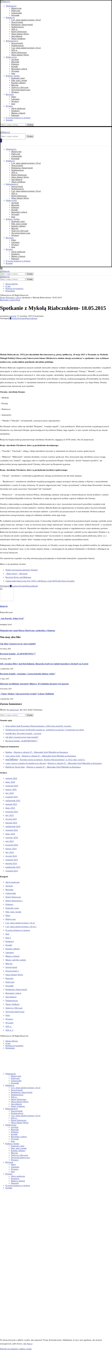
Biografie (15, 62)
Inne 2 (8, 938)
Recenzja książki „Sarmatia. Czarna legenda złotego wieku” (27, 674)
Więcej (30, 1344)
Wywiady (15, 71)
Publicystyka (11, 57)
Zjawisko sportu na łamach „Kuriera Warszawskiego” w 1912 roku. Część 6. (52, 759)
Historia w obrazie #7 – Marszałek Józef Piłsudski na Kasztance (41, 752)
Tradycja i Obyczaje (19, 87)
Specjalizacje (16, 36)
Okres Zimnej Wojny (20, 34)
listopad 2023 (11, 863)
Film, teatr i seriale (19, 80)
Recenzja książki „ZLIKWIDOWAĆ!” (18, 654)
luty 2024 (9, 852)
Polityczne (15, 10)
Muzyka (14, 85)
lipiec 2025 (10, 808)
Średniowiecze (17, 27)
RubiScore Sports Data (15, 767)
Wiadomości (11, 6)
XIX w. (14, 29)
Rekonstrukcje (12, 41)
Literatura (15, 99)
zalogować (14, 710)
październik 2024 (12, 826)
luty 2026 (9, 793)
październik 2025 (12, 800)
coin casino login (12, 756)
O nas (7, 286)
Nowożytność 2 (12, 971)
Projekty (9, 106)
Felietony (15, 64)
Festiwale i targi (18, 78)
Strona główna (11, 284)
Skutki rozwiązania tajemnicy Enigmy (21, 570)
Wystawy (15, 92)
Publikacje (10, 17)
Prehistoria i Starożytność (22, 24)
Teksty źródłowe (18, 38)
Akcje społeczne (18, 108)
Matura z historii (18, 113)
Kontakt (9, 120)
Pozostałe (15, 15)
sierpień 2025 (11, 804)
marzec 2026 (11, 789)
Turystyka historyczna (20, 90)
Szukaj (30, 125)
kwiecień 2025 (11, 812)
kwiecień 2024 (11, 845)
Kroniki (14, 66)
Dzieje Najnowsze (19, 31)
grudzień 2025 (11, 797)
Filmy (13, 97)
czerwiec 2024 (11, 837)
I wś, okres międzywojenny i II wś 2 (20, 926)
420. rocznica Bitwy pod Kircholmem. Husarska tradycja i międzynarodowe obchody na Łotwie (44, 664)
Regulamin (10, 291)
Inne (13, 73)
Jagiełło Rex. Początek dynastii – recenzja (23, 733)
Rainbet (8, 752)
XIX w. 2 (9, 1030)
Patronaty (15, 115)
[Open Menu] (1, 140)
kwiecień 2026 (11, 786)
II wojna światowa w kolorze (18, 118)
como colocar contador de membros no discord (25, 763)
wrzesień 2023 (11, 871)
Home (2, 297)
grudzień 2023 (11, 860)
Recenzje (10, 94)
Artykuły (15, 59)
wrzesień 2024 (11, 830)
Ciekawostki (16, 13)
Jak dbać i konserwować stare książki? (18, 644)
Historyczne (16, 8)
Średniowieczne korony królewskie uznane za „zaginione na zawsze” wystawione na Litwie (44, 730)
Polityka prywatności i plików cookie (16, 1349)
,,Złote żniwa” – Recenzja (16, 573)
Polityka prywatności (14, 288)
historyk (12, 316)
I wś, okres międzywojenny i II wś (26, 20)
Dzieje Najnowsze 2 (14, 901)
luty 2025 (9, 815)
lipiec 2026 (10, 782)
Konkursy (15, 111)
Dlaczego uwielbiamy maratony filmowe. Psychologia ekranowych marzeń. (34, 684)
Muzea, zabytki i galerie (15, 960)
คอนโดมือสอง (11, 759)
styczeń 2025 (11, 819)
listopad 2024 (11, 823)
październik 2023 (12, 867)
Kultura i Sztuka (13, 76)
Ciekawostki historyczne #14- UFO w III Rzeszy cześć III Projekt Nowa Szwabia (39, 581)
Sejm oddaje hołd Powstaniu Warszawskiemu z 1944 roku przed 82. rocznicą (38, 726)
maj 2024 (9, 841)
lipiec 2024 (10, 834)
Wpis (7, 1015)
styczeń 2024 (11, 856)
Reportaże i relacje (19, 69)
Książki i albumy (18, 83)
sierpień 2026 (11, 778)
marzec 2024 (11, 849)
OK (24, 1344)
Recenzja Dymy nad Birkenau (18, 577)
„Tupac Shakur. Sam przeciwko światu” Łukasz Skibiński (27, 694)
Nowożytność (17, 22)
